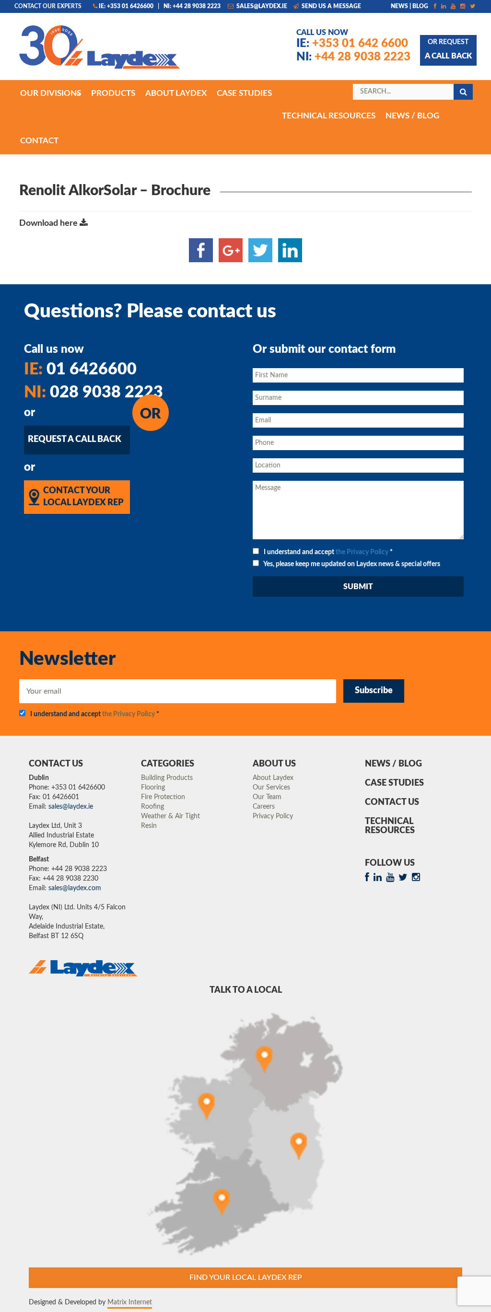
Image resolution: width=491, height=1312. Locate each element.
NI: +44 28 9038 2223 (192, 6)
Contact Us (392, 802)
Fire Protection (163, 797)
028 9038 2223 (93, 392)
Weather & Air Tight (170, 816)
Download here (49, 223)
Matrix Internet (129, 1302)
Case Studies (394, 783)
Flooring (153, 787)
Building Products (167, 778)
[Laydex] (106, 51)
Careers (264, 806)
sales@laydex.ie (261, 6)
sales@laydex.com (74, 888)
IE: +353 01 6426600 (126, 6)
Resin (149, 826)
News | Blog (409, 6)
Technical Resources (390, 826)
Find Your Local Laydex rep (245, 1277)
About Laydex (273, 778)
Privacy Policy (273, 816)
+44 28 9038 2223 (353, 57)
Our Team (267, 797)
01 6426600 (80, 369)
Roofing (152, 806)
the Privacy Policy (362, 552)
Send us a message (330, 6)
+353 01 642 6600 (352, 43)
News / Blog (393, 764)
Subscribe (374, 690)
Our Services (271, 787)
